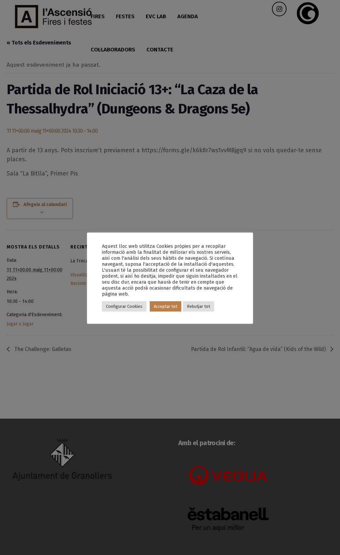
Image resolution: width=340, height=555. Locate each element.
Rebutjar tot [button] (198, 306)
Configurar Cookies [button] (124, 306)
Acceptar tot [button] (165, 306)
